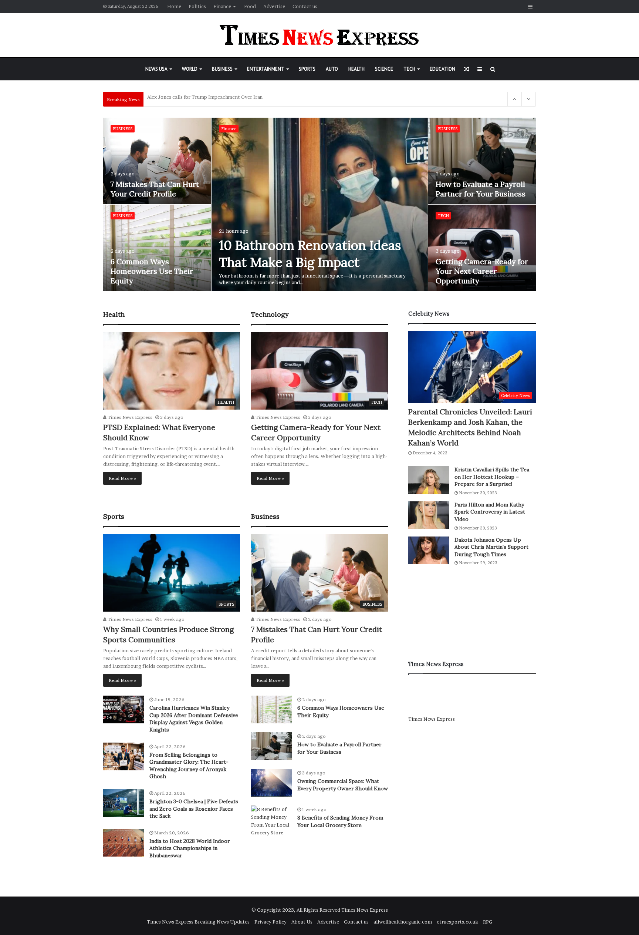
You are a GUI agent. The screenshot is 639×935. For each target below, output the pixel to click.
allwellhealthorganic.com (402, 922)
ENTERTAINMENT (265, 69)
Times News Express (129, 417)
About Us (301, 922)
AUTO (332, 69)
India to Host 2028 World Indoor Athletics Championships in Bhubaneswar (189, 848)
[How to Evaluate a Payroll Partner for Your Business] (482, 161)
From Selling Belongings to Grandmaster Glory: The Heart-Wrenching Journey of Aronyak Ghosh (189, 765)
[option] (319, 205)
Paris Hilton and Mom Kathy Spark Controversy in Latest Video (489, 511)
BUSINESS (222, 69)
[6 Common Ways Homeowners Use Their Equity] (157, 248)
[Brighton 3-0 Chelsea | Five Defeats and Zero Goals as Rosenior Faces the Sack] (123, 803)
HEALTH (356, 69)
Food (250, 6)
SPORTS (307, 69)
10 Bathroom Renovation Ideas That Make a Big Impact (310, 253)
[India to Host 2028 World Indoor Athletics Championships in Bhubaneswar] (123, 843)
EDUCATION (442, 69)
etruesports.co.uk (457, 922)
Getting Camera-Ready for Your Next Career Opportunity (482, 271)
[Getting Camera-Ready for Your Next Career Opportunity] (482, 248)
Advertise (274, 6)
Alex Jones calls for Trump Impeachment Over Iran (205, 99)
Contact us (305, 6)
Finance (222, 6)
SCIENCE (384, 69)
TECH (409, 69)
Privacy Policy (270, 922)
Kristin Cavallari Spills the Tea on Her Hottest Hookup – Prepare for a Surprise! (491, 476)
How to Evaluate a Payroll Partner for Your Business (480, 188)
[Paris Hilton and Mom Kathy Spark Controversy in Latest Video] (428, 515)
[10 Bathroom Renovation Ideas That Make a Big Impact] (320, 204)
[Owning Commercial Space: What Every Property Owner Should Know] (271, 783)
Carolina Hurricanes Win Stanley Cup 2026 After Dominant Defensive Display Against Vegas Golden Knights (193, 718)
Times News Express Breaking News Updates (198, 922)
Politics (197, 6)
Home (174, 6)
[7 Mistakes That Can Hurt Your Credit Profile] (157, 161)
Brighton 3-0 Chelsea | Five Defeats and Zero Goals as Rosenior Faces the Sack (193, 808)
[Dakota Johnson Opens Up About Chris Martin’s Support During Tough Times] (428, 550)
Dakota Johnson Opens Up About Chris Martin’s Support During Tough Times (491, 547)
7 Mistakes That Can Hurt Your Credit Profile (155, 188)
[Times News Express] (319, 35)
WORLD (189, 69)
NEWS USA (156, 69)
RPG (487, 922)
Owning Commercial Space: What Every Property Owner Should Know (342, 785)
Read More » (122, 478)
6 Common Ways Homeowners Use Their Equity (152, 271)
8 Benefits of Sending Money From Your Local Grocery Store (340, 821)
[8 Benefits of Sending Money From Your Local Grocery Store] (271, 821)
